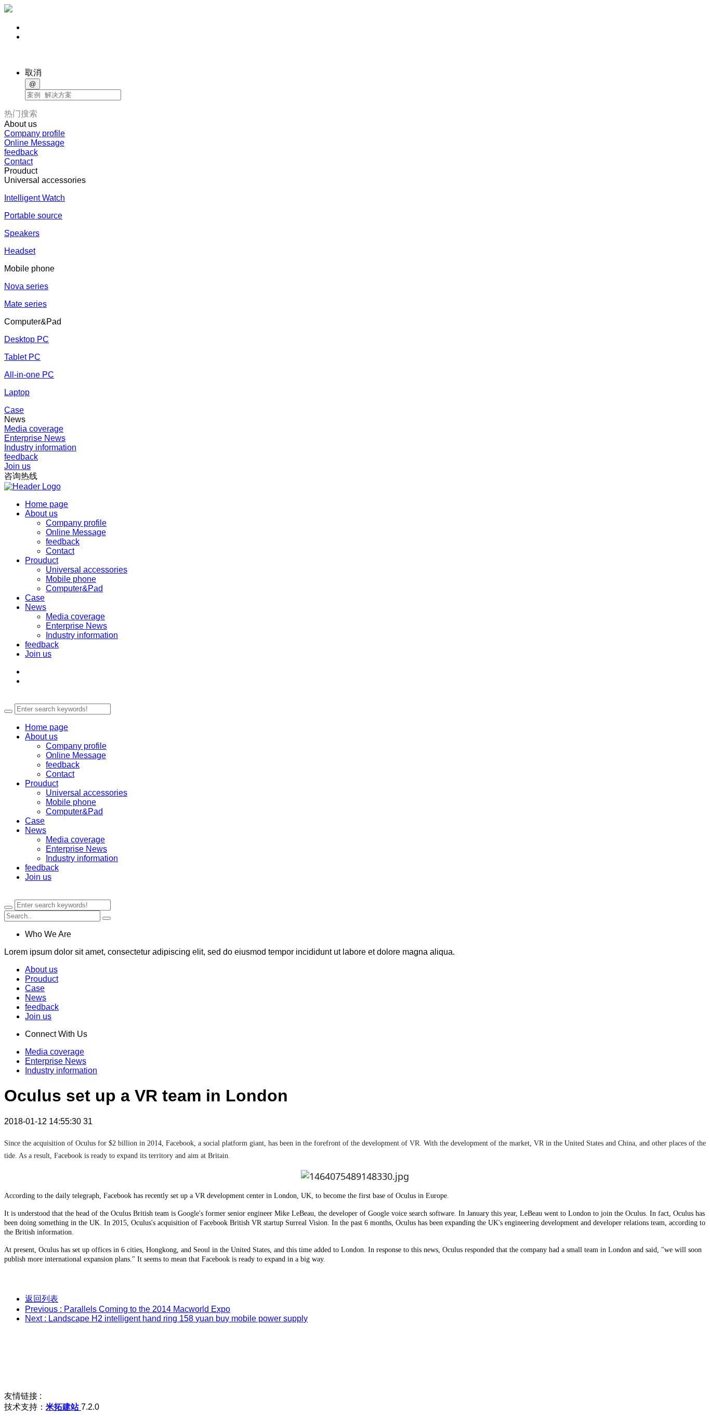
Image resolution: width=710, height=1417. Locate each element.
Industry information (40, 447)
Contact (18, 161)
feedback (21, 152)
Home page (46, 727)
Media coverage (33, 428)
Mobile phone (71, 579)
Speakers (22, 233)
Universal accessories (86, 569)
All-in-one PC (29, 374)
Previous (127, 1309)
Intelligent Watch (34, 197)
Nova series (26, 286)
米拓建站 (63, 1406)
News (35, 830)
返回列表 (41, 1298)
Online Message (34, 142)
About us (41, 736)
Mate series (25, 304)
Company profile (34, 133)
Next (166, 1318)
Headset (19, 250)
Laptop (17, 392)
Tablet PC (22, 357)
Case (14, 410)
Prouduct (41, 783)
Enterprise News (34, 438)
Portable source (33, 215)
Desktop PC (26, 339)
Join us (17, 466)
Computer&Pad (74, 588)
